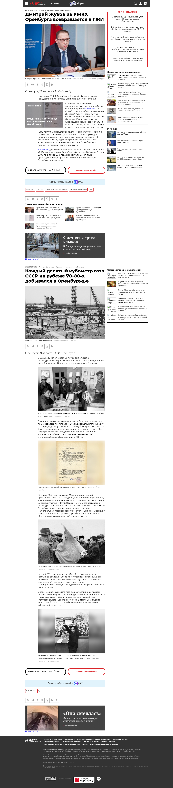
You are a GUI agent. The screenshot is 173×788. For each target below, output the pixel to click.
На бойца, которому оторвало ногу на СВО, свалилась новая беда (131, 158)
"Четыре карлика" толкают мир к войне (130, 150)
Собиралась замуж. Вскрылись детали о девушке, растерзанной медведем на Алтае (131, 300)
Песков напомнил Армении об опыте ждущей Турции (132, 133)
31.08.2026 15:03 (31, 267)
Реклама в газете (108, 742)
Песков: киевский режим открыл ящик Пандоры (130, 141)
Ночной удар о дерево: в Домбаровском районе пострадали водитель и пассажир (127, 49)
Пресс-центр (69, 739)
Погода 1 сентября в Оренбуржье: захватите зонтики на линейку (127, 59)
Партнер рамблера (65, 778)
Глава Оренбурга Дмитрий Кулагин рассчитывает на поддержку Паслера (46, 226)
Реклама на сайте (91, 742)
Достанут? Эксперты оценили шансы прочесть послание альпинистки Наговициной (133, 275)
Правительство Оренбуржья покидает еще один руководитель (49, 209)
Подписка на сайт (120, 739)
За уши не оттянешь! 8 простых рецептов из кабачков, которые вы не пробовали (133, 284)
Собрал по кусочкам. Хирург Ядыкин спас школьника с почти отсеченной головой (133, 317)
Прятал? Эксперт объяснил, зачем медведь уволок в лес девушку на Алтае (131, 292)
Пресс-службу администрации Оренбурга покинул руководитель (88, 210)
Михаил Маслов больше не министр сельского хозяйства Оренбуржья (88, 218)
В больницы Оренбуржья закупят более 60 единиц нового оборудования (127, 19)
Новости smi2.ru (33, 259)
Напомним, (44, 149)
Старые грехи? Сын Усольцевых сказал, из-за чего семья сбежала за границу (132, 77)
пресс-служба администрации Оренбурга (88, 78)
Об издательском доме (52, 739)
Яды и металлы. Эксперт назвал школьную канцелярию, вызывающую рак (130, 119)
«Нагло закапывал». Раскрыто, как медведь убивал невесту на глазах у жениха (132, 309)
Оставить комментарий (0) (86, 170)
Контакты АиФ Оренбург (71, 742)
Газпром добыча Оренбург (65, 340)
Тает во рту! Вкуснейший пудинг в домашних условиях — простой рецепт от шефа (131, 102)
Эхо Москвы (90, 108)
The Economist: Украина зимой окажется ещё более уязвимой (129, 166)
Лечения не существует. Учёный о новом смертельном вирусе (131, 110)
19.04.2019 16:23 (31, 10)
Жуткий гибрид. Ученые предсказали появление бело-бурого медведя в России (133, 86)
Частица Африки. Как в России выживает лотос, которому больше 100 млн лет (132, 94)
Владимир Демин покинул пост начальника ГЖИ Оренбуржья (48, 217)
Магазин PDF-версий (51, 742)
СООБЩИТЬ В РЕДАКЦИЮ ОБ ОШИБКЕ (104, 744)
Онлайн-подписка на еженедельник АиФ (93, 739)
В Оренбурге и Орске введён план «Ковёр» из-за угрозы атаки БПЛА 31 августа (128, 29)
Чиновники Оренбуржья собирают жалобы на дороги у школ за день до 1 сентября (127, 39)
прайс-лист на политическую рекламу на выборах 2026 (65, 744)
